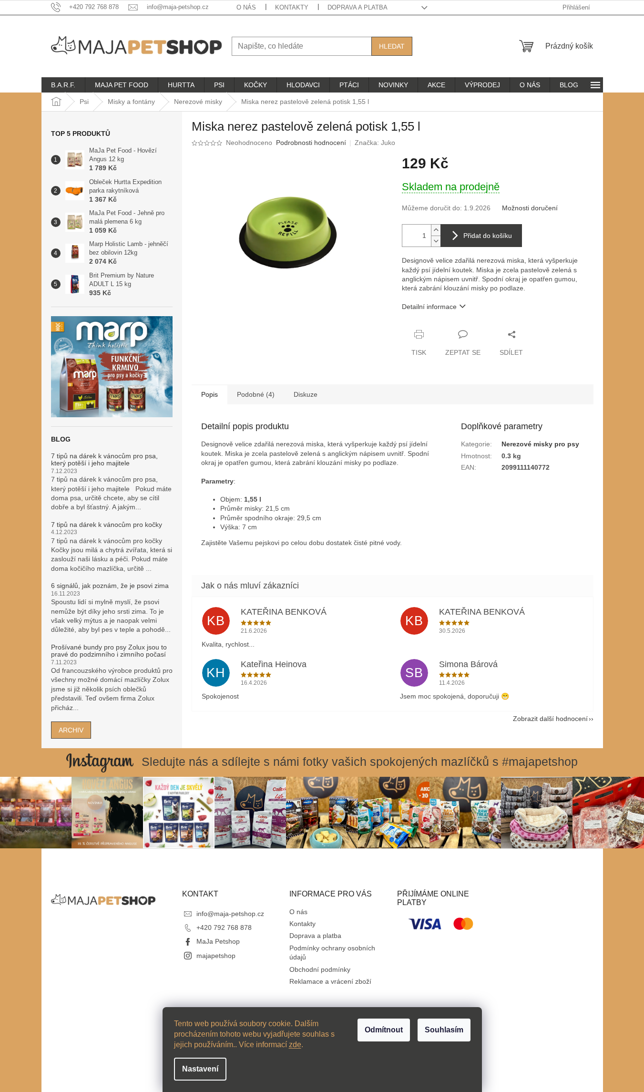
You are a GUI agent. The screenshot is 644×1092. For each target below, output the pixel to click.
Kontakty (291, 7)
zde (295, 1044)
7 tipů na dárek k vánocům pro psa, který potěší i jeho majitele (104, 460)
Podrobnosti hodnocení (311, 142)
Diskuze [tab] (305, 394)
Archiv (71, 730)
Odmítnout (384, 1030)
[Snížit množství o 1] (435, 241)
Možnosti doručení (530, 208)
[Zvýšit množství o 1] (435, 230)
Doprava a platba (357, 7)
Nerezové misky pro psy (540, 444)
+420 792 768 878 (224, 927)
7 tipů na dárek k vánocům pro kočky (106, 524)
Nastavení (200, 1069)
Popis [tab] (209, 394)
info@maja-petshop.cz (230, 913)
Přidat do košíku (487, 235)
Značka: (375, 142)
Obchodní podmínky (319, 969)
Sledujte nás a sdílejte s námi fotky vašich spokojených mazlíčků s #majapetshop (360, 761)
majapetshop (215, 955)
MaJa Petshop (218, 941)
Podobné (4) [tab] (256, 394)
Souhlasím (444, 1030)
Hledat (392, 46)
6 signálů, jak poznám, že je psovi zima (110, 585)
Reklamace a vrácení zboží (330, 981)
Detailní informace (429, 306)
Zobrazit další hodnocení (550, 718)
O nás (246, 7)
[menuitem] (63, 85)
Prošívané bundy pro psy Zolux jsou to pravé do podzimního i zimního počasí (109, 651)
